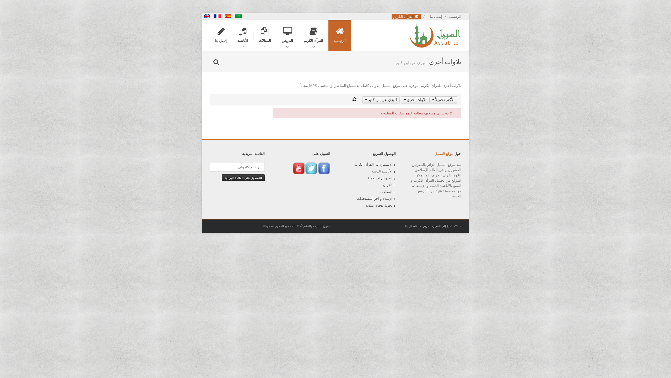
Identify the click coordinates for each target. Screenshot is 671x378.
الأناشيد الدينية (382, 171)
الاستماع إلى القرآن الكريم (373, 164)
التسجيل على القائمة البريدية (243, 178)
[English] (207, 16)
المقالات (386, 191)
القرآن (387, 184)
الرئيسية (455, 16)
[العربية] (238, 16)
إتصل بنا (436, 16)
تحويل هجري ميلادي (378, 205)
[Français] (217, 16)
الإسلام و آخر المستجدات (374, 198)
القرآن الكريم (404, 16)
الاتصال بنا (411, 226)
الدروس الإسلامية (380, 178)
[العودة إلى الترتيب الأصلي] (354, 99)
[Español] (228, 16)
